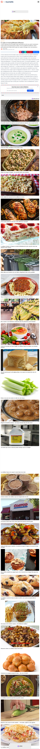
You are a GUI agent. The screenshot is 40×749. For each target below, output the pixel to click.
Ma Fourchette (5, 48)
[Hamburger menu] (38, 2)
